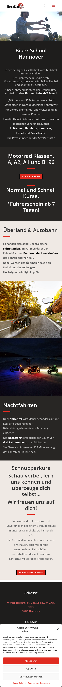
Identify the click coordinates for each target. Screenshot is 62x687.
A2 (17, 162)
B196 (48, 162)
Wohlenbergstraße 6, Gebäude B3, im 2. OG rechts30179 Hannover (31, 607)
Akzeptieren (31, 660)
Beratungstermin (31, 572)
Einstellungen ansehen (31, 676)
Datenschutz (33, 683)
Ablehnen (31, 668)
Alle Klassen (31, 176)
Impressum (45, 683)
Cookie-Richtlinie (20, 683)
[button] (57, 629)
